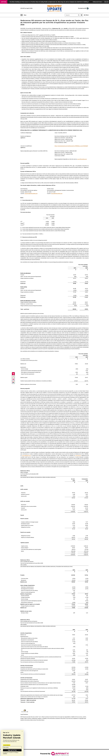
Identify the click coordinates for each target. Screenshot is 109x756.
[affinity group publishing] (13, 379)
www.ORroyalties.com (82, 159)
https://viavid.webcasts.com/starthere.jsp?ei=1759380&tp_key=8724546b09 (71, 145)
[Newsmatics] (13, 382)
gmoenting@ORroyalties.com (31, 193)
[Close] (22, 731)
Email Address (7, 745)
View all (106, 1)
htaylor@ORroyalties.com (56, 193)
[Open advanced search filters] (81, 15)
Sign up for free (12, 750)
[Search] (78, 15)
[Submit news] (13, 373)
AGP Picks (3, 1)
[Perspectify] (13, 376)
